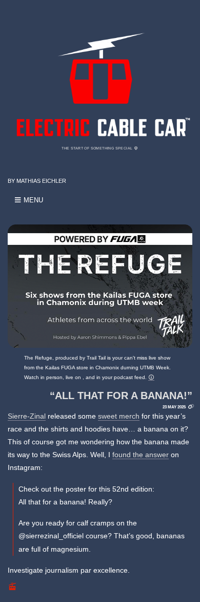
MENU (32, 200)
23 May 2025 (174, 406)
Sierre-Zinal (27, 416)
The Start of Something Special (97, 148)
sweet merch (118, 416)
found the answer (140, 454)
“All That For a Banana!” (121, 395)
